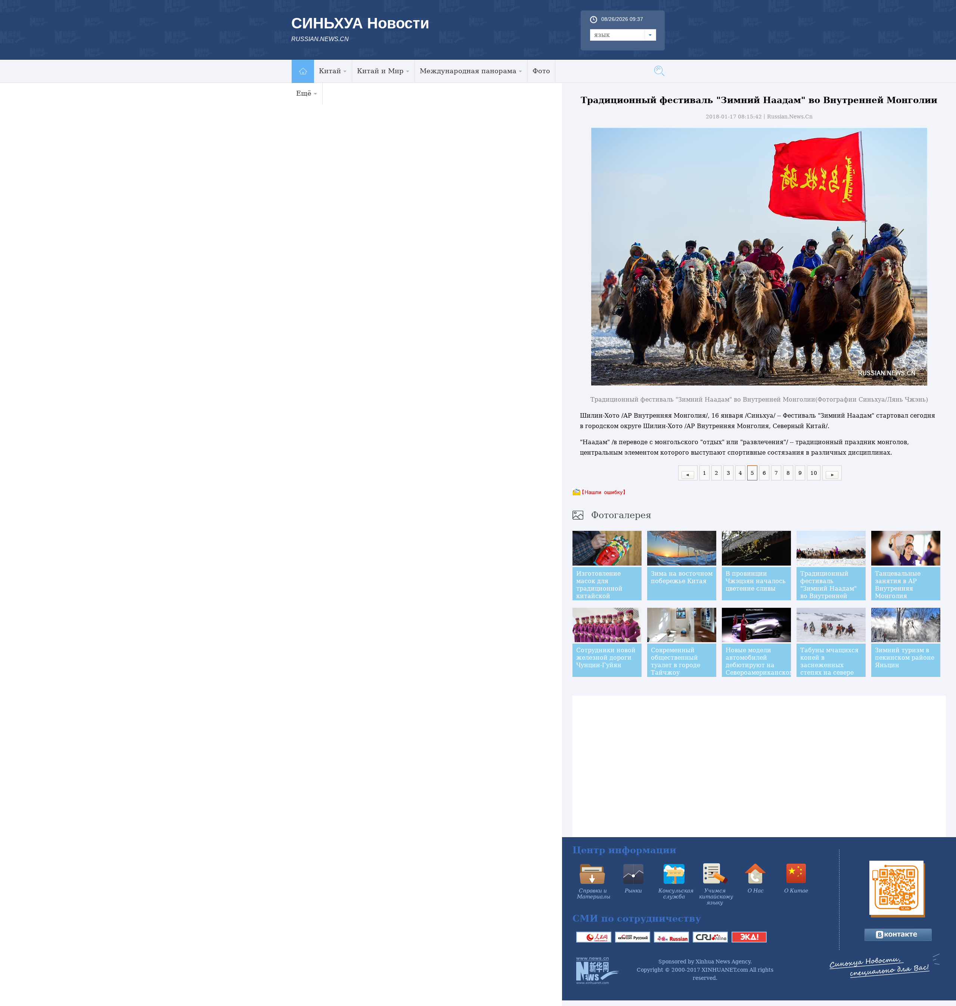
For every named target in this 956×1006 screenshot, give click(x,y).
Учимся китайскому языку (716, 897)
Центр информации (624, 850)
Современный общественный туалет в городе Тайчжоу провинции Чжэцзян (675, 669)
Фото (541, 71)
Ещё (303, 93)
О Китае (796, 891)
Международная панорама (468, 71)
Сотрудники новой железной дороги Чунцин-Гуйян (606, 658)
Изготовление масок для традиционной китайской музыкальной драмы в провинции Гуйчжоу (599, 599)
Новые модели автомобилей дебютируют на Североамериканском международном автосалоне (760, 669)
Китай (330, 71)
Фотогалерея (621, 515)
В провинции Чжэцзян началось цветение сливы (756, 581)
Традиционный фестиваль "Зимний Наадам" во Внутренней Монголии (828, 588)
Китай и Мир (380, 71)
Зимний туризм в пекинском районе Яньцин (904, 658)
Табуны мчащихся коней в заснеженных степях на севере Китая (829, 665)
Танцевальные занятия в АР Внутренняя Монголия (898, 585)
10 (813, 473)
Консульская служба (675, 894)
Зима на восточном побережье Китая (682, 577)
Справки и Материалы (593, 894)
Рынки (633, 891)
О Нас (756, 891)
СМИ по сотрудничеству (636, 918)
